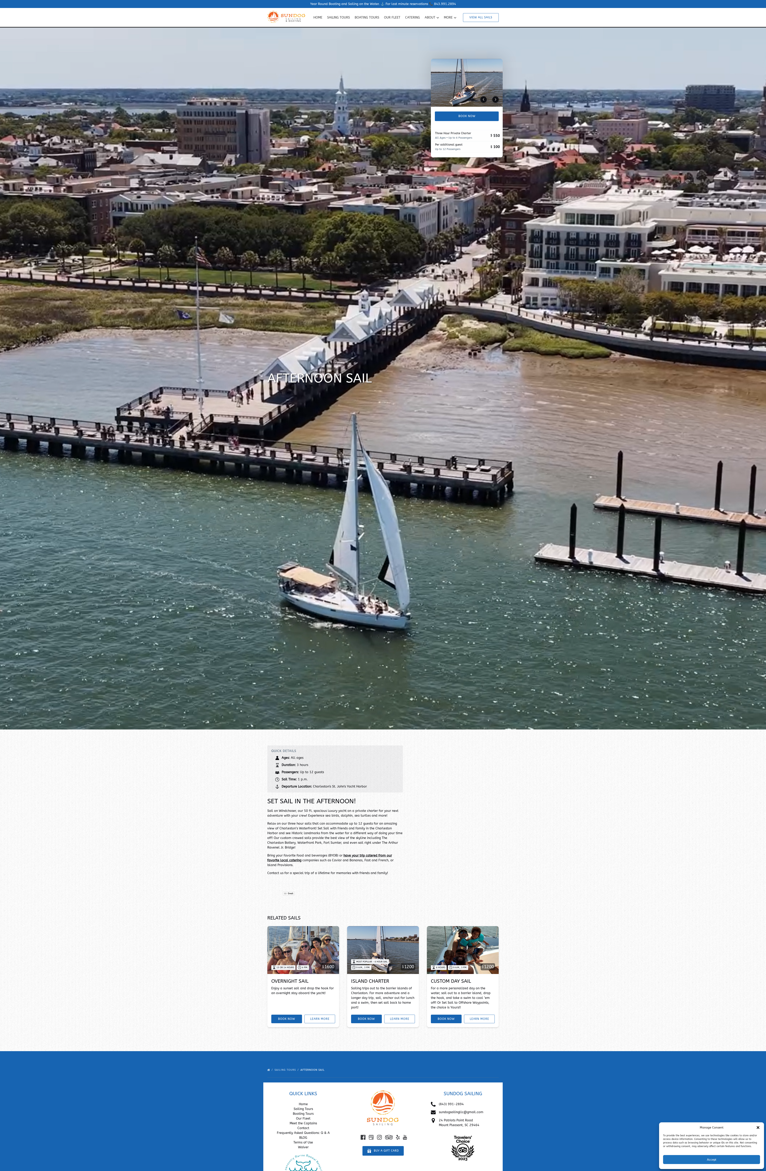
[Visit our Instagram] (379, 1137)
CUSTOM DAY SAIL (451, 981)
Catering (412, 17)
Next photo (495, 99)
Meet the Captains (303, 1123)
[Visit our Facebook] (363, 1137)
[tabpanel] (467, 83)
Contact (303, 1128)
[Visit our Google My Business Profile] (371, 1137)
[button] (758, 1128)
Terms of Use (303, 1142)
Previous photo (483, 99)
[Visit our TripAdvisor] (389, 1137)
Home (317, 17)
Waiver (303, 1147)
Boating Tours (367, 17)
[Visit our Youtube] (405, 1137)
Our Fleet (392, 17)
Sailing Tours (338, 17)
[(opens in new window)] (463, 1135)
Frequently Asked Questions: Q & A (303, 1133)
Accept (711, 1159)
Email (290, 893)
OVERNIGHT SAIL (289, 981)
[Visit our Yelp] (398, 1137)
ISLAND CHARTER (370, 981)
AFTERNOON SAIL (313, 1069)
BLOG (303, 1137)
